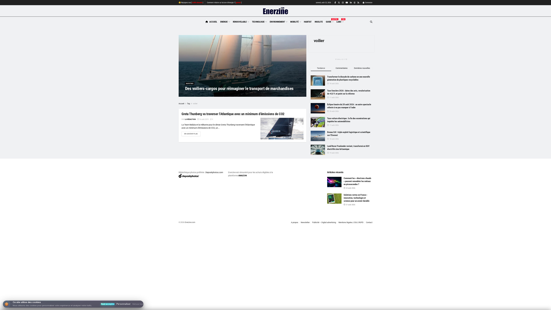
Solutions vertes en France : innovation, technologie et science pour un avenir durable (356, 198)
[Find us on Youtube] (347, 2)
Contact (369, 222)
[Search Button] (371, 22)
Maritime (189, 83)
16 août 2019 (203, 119)
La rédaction (193, 94)
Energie (224, 22)
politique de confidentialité (272, 307)
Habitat (308, 22)
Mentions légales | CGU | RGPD (350, 222)
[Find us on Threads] (354, 2)
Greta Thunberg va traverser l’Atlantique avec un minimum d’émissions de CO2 (233, 114)
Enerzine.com (190, 222)
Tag (188, 104)
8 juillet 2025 (207, 94)
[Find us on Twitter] (339, 2)
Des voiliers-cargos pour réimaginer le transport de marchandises (239, 88)
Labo (339, 21)
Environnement (277, 22)
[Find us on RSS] (358, 2)
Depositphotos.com (214, 172)
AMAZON (242, 175)
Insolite (319, 22)
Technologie (258, 22)
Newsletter (305, 222)
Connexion (368, 3)
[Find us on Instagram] (343, 2)
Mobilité (294, 22)
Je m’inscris (357, 301)
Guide (329, 21)
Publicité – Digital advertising (324, 222)
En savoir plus (192, 134)
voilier (195, 104)
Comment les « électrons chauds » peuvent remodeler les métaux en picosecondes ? (357, 181)
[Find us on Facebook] (335, 2)
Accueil (213, 22)
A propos (294, 222)
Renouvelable (240, 22)
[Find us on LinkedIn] (351, 2)
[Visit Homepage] (275, 11)
